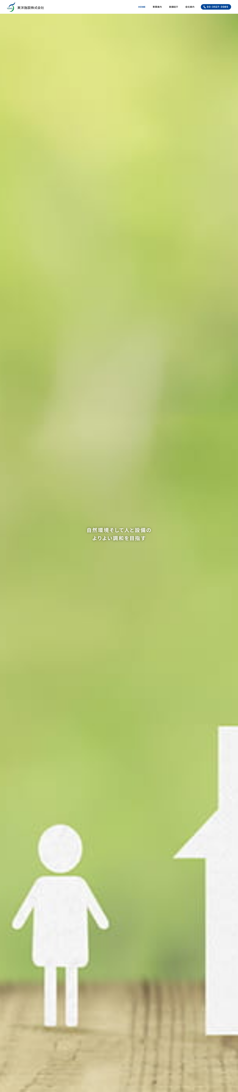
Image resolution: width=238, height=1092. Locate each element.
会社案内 (189, 6)
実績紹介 (173, 6)
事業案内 (157, 6)
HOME (142, 6)
